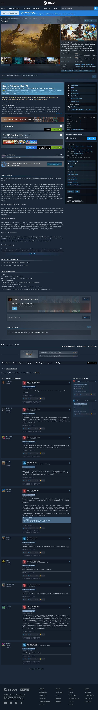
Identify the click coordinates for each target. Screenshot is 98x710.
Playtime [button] (49, 363)
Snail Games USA (91, 66)
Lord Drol (9, 381)
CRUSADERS (10, 584)
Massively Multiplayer (87, 146)
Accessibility (72, 695)
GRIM (7, 560)
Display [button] (58, 363)
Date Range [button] (39, 363)
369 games (8, 410)
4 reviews (8, 564)
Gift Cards (42, 704)
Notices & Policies (74, 698)
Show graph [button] (91, 363)
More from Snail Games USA (25, 299)
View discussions (72, 179)
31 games (8, 645)
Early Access (73, 148)
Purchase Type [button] (17, 363)
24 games (8, 463)
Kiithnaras (9, 408)
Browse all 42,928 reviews (36, 669)
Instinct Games (90, 64)
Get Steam (88, 692)
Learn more (13, 93)
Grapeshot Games (80, 64)
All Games (3, 18)
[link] (44, 147)
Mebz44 (8, 462)
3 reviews (8, 465)
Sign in (3, 75)
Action (73, 146)
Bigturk (8, 643)
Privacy (71, 692)
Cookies (71, 701)
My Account (88, 701)
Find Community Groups (74, 185)
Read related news (73, 177)
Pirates (75, 70)
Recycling (58, 701)
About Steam (43, 692)
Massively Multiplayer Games (15, 18)
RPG (91, 70)
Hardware (58, 698)
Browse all (59, 154)
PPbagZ (8, 606)
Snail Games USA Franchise (32, 18)
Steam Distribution (44, 701)
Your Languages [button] (11, 368)
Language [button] (29, 363)
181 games (8, 562)
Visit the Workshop (73, 182)
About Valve (59, 692)
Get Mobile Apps (89, 695)
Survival (64, 70)
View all (88, 326)
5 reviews (8, 539)
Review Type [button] (5, 363)
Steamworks (42, 698)
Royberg (8, 537)
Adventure (85, 70)
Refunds (71, 704)
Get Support (88, 698)
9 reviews (8, 412)
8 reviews (8, 383)
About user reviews (82, 346)
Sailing (80, 70)
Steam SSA (42, 695)
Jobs (57, 695)
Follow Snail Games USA (23, 304)
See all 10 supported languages (75, 129)
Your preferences (92, 346)
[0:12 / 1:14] (30, 40)
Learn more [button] (91, 138)
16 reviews (8, 440)
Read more (59, 113)
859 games (8, 438)
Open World (70, 70)
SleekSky (8, 489)
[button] (4, 8)
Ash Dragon (9, 436)
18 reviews (8, 586)
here (38, 332)
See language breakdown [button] (68, 346)
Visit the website (72, 161)
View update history (73, 174)
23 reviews (8, 491)
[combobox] (77, 8)
